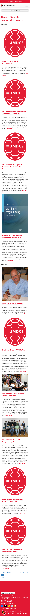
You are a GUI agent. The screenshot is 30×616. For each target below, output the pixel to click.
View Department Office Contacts (8, 593)
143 (16, 575)
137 (23, 572)
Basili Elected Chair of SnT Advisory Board (11, 62)
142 (13, 575)
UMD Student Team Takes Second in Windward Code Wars (14, 112)
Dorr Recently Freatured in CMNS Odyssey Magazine (14, 394)
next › (23, 575)
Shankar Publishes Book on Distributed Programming (12, 236)
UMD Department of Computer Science (12, 5)
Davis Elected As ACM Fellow (12, 303)
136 (20, 572)
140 (6, 575)
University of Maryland (15, 1)
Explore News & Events (15, 10)
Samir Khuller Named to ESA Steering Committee (12, 500)
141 (9, 575)
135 (16, 572)
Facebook (2, 606)
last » (3, 577)
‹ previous (8, 572)
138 (27, 572)
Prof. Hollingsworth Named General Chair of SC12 (12, 551)
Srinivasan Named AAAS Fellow (13, 350)
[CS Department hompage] (15, 612)
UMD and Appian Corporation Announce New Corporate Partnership (13, 167)
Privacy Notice (13, 608)
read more (8, 128)
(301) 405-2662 (10, 603)
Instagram (9, 606)
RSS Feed (15, 606)
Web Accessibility (5, 608)
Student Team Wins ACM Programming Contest (11, 441)
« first (3, 572)
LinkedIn (12, 606)
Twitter (5, 606)
